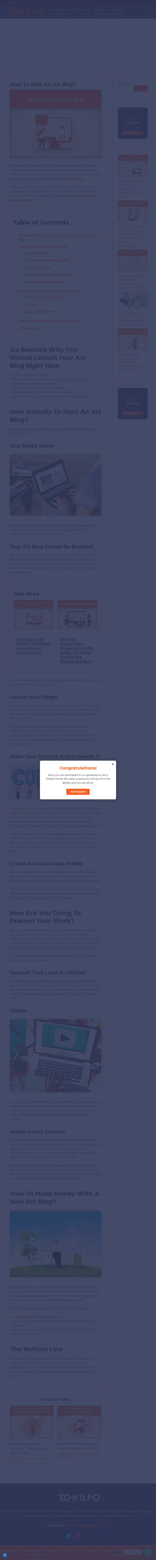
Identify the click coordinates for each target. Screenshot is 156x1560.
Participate (78, 791)
